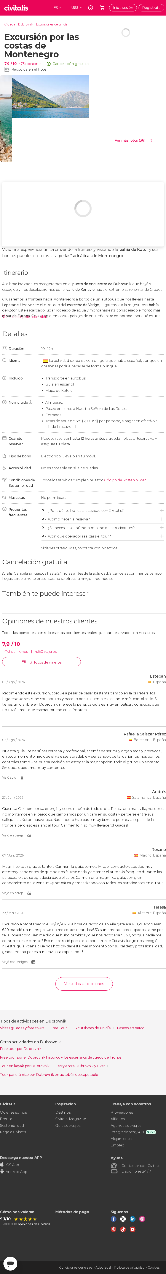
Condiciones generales (75, 1267)
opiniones (33, 64)
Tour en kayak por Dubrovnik (25, 1066)
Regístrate (151, 8)
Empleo (117, 1145)
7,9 (10, 64)
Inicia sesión (123, 8)
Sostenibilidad (12, 1126)
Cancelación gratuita (71, 64)
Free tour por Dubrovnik (21, 1049)
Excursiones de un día (51, 24)
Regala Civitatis (13, 1132)
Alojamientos (122, 1139)
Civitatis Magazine (70, 1119)
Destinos (62, 1112)
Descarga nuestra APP (21, 1157)
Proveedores (122, 1112)
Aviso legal (103, 1267)
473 (21, 64)
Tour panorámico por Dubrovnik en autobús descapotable (49, 1075)
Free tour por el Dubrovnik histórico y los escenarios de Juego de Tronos (61, 1057)
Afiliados (118, 1119)
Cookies (154, 1267)
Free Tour (59, 1028)
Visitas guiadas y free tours (22, 1028)
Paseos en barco (130, 1028)
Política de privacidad (129, 1267)
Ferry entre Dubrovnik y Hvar (81, 1066)
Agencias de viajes (126, 1126)
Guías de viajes (67, 1126)
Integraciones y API (127, 1132)
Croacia (9, 24)
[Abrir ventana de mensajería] (10, 1264)
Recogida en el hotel (29, 69)
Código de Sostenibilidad (125, 480)
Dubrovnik (25, 24)
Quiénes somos (13, 1112)
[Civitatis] (16, 8)
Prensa (6, 1119)
